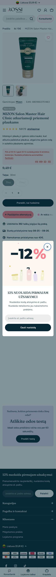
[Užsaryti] (47, 247)
